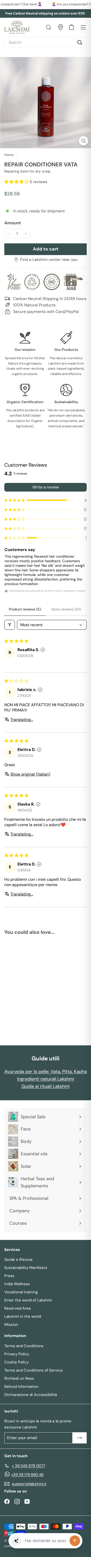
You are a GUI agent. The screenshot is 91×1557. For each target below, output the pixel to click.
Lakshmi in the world (22, 1316)
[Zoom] (83, 141)
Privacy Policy (16, 1354)
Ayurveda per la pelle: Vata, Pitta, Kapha (45, 1071)
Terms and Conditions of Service (33, 1370)
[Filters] (9, 625)
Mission (11, 1324)
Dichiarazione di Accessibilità (30, 1394)
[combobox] (45, 42)
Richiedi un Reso (19, 1378)
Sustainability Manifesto (25, 1267)
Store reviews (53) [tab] (66, 609)
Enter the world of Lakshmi (28, 1300)
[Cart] (71, 27)
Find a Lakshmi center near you (49, 259)
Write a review (45, 487)
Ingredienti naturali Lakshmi (45, 1079)
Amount (12, 223)
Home (9, 155)
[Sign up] (80, 1437)
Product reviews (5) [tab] (25, 609)
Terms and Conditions (23, 1345)
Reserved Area (17, 1308)
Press (9, 1275)
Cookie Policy (16, 1362)
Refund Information (21, 1386)
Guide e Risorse (18, 1259)
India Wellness (17, 1283)
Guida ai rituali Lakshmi (45, 1086)
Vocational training (21, 1292)
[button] (17, 181)
